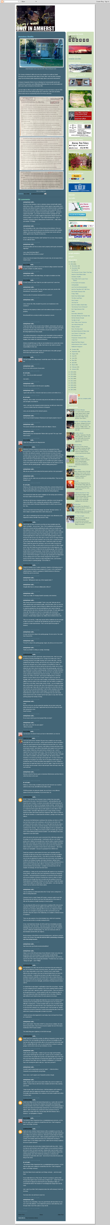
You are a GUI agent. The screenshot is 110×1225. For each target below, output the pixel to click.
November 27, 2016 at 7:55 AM (31, 429)
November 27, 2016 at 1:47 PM (31, 563)
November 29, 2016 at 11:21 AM (31, 795)
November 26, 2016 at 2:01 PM (31, 322)
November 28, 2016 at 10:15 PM (31, 780)
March (74, 364)
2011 (71, 380)
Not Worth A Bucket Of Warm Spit (80, 331)
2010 (71, 383)
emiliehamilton (27, 522)
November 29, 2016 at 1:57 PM (31, 887)
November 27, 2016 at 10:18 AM (31, 467)
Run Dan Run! (76, 504)
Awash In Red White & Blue (79, 274)
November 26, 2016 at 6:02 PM (31, 381)
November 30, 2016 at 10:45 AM (31, 1160)
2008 (71, 387)
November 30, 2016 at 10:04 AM (31, 1116)
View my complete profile (84, 398)
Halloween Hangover (77, 346)
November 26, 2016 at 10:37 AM (31, 224)
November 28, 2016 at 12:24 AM (31, 598)
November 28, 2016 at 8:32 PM (31, 736)
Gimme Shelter (77, 469)
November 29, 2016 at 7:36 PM (31, 1019)
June (73, 358)
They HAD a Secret (78, 433)
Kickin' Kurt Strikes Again (78, 296)
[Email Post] (45, 193)
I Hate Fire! (74, 340)
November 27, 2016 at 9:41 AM (31, 445)
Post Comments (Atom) (32, 1218)
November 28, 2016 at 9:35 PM (31, 770)
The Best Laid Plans (77, 298)
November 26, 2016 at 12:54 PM (31, 262)
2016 (71, 264)
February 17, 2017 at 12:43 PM (31, 1208)
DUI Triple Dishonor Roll (78, 309)
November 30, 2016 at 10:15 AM (31, 1127)
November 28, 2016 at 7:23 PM (31, 714)
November (75, 268)
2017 (71, 262)
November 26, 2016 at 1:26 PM (31, 278)
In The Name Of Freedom (78, 282)
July (73, 356)
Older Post (60, 1214)
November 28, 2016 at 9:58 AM (31, 638)
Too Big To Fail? (76, 320)
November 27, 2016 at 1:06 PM (31, 520)
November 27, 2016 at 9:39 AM (31, 438)
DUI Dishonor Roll (76, 335)
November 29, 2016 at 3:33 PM (31, 949)
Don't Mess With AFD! (77, 313)
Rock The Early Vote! (77, 329)
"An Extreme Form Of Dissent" (80, 307)
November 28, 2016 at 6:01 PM (31, 699)
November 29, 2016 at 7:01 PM (31, 963)
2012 (71, 378)
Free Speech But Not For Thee (81, 492)
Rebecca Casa (27, 447)
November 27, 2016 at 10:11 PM (31, 591)
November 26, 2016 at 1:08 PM (31, 271)
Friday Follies (75, 293)
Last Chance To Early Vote (78, 333)
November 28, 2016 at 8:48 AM (31, 630)
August (74, 353)
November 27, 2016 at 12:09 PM (31, 483)
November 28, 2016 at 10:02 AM (31, 652)
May (73, 360)
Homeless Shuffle (76, 276)
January (74, 369)
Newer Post (21, 1214)
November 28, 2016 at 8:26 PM (31, 720)
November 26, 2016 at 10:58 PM (31, 422)
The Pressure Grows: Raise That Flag (82, 272)
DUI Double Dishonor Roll (78, 291)
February (74, 367)
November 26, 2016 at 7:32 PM (31, 395)
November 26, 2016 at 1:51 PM (31, 297)
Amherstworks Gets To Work (79, 344)
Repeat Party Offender (79, 410)
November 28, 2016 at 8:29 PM (31, 729)
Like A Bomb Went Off (77, 324)
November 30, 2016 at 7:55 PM (31, 1197)
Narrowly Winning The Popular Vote (81, 315)
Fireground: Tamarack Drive (79, 337)
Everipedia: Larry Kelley (75, 58)
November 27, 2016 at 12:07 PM (31, 474)
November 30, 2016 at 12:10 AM (31, 1065)
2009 (71, 385)
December (75, 266)
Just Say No (75, 270)
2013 (71, 376)
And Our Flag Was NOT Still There (81, 289)
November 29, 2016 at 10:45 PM (31, 1048)
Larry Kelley (26, 264)
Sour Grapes (75, 300)
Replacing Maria (77, 444)
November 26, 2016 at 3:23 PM (31, 364)
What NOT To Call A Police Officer (82, 421)
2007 (71, 389)
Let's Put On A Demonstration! (79, 287)
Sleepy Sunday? (76, 326)
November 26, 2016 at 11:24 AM (31, 242)
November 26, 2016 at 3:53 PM (31, 371)
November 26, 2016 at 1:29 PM (31, 285)
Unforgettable (75, 285)
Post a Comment (22, 1211)
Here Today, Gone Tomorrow (79, 322)
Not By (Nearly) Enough (78, 318)
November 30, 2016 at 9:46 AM (31, 1098)
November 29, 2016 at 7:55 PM (31, 1034)
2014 (71, 374)
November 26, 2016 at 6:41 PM (31, 388)
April (73, 362)
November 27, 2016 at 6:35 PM (31, 575)
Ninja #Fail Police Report (78, 342)
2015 (71, 372)
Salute (73, 311)
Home (41, 1214)
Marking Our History (78, 456)
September (75, 351)
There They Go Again (78, 516)
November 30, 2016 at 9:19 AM (31, 1077)
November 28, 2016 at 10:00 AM (31, 645)
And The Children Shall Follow (79, 304)
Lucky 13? (76, 481)
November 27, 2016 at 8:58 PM (31, 582)
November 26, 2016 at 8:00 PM (31, 413)
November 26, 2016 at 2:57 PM (31, 355)
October (74, 349)
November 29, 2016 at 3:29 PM (31, 942)
